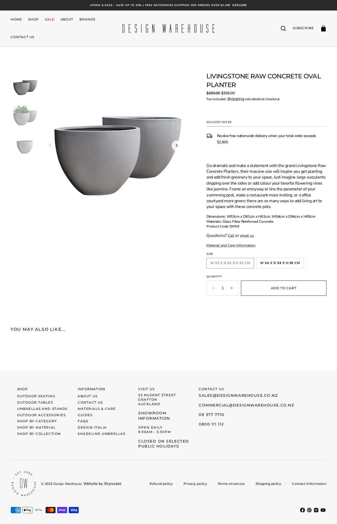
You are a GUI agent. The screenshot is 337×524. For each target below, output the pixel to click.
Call (231, 235)
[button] (283, 28)
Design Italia (92, 427)
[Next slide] (177, 145)
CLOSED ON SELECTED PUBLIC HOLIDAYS (163, 444)
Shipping (235, 98)
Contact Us (90, 402)
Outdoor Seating (36, 396)
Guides (85, 415)
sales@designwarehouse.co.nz (238, 395)
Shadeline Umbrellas (101, 434)
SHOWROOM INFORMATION (154, 416)
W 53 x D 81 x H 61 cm (232, 264)
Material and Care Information (230, 245)
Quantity (214, 276)
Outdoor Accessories (41, 415)
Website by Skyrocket (102, 483)
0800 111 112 (211, 424)
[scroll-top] (326, 513)
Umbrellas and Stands (42, 409)
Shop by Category (37, 421)
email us (247, 235)
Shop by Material (36, 427)
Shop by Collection (39, 434)
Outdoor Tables (35, 402)
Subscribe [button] (303, 28)
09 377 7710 (211, 414)
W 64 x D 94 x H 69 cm (282, 264)
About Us (87, 396)
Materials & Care (97, 409)
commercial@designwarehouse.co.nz (246, 405)
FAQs (83, 421)
